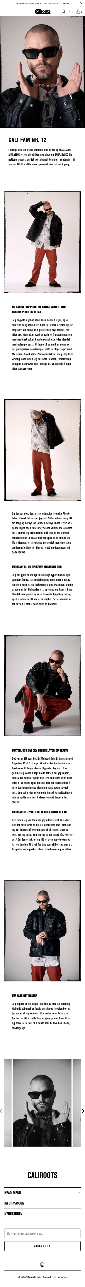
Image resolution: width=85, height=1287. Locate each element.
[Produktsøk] (64, 11)
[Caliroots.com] (42, 11)
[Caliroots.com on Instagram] (42, 1264)
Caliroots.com (34, 1277)
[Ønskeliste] (70, 11)
